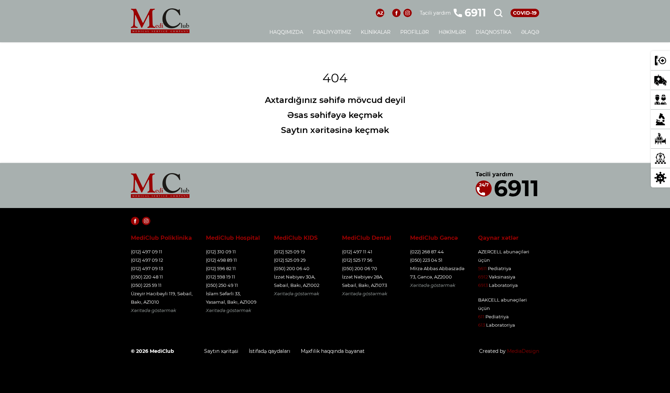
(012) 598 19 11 (220, 277)
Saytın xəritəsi (221, 351)
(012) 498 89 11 (221, 260)
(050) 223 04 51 (426, 260)
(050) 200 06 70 (359, 268)
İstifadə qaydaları (269, 351)
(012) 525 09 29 (290, 260)
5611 (482, 268)
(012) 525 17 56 (357, 260)
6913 (483, 285)
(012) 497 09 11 (146, 251)
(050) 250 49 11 (222, 285)
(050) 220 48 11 (147, 277)
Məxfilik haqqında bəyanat (333, 351)
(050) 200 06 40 (292, 268)
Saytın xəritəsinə (316, 130)
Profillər (414, 32)
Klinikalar (375, 32)
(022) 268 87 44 (427, 251)
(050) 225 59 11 (146, 285)
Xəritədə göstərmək (153, 310)
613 (481, 325)
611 (481, 316)
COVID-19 (525, 13)
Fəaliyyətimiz (332, 32)
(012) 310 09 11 (221, 251)
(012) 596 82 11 (221, 268)
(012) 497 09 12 (147, 260)
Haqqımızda (286, 32)
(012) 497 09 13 (147, 268)
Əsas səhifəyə (316, 115)
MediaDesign (523, 351)
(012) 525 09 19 (289, 251)
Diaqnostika (493, 32)
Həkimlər (452, 32)
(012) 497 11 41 (357, 251)
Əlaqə (530, 32)
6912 (483, 277)
